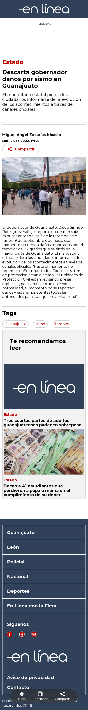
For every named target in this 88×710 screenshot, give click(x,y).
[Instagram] (34, 636)
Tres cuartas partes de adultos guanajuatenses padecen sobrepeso (42, 422)
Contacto (18, 687)
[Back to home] (44, 12)
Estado (12, 62)
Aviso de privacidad (30, 677)
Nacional (17, 576)
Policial (16, 562)
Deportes (18, 591)
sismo (40, 324)
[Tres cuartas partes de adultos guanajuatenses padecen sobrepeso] (44, 386)
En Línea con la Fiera (31, 606)
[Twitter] (22, 636)
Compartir (25, 149)
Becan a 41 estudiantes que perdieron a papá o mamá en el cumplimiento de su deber (37, 490)
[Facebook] (9, 636)
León (13, 547)
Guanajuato (21, 532)
